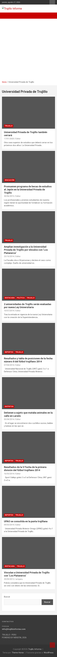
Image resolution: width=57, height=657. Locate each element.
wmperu (19, 579)
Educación (9, 180)
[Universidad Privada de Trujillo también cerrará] (28, 113)
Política (21, 298)
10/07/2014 (9, 311)
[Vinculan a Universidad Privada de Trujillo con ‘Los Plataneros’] (28, 553)
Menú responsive (52, 2)
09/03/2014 (9, 525)
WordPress (48, 652)
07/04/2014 (9, 365)
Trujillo (8, 126)
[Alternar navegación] (5, 16)
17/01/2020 (9, 139)
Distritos (9, 406)
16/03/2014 (9, 474)
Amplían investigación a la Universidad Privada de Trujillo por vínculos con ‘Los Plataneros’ (26, 249)
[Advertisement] (28, 50)
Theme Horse (18, 652)
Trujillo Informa (34, 649)
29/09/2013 (9, 579)
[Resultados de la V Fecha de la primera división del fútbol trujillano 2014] (28, 447)
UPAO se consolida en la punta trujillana (25, 521)
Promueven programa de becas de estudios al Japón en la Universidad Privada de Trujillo (28, 189)
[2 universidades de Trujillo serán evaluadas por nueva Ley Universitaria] (28, 285)
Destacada (10, 298)
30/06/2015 (9, 196)
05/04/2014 (9, 419)
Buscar (7, 597)
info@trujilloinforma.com (13, 629)
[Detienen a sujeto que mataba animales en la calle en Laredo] (28, 393)
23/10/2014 (9, 256)
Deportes (9, 352)
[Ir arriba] (52, 645)
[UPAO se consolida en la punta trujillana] (28, 502)
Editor (18, 139)
